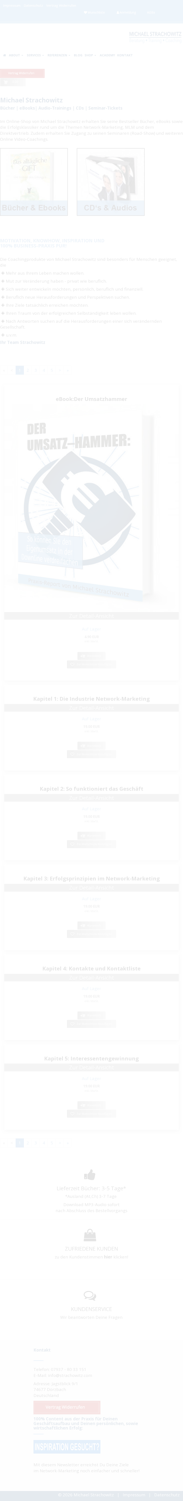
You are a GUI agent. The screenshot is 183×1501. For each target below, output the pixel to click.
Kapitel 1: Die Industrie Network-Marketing (91, 698)
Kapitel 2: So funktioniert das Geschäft (91, 788)
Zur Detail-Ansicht (91, 615)
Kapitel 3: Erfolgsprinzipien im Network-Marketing (91, 878)
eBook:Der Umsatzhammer (91, 398)
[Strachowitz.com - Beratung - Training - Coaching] (155, 36)
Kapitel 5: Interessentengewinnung (91, 1058)
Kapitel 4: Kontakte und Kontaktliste (91, 968)
